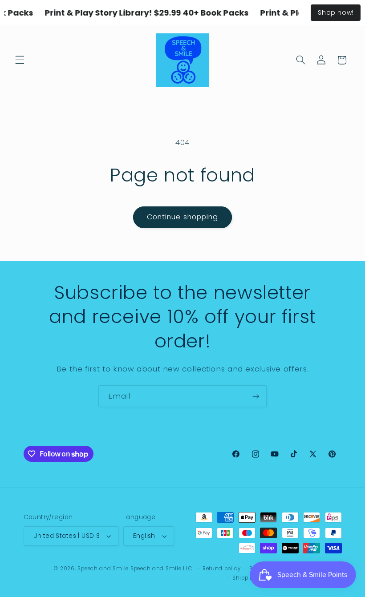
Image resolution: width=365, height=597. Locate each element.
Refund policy (222, 568)
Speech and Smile (103, 568)
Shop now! (335, 12)
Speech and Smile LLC (162, 568)
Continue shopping (182, 217)
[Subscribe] (256, 396)
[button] (19, 60)
